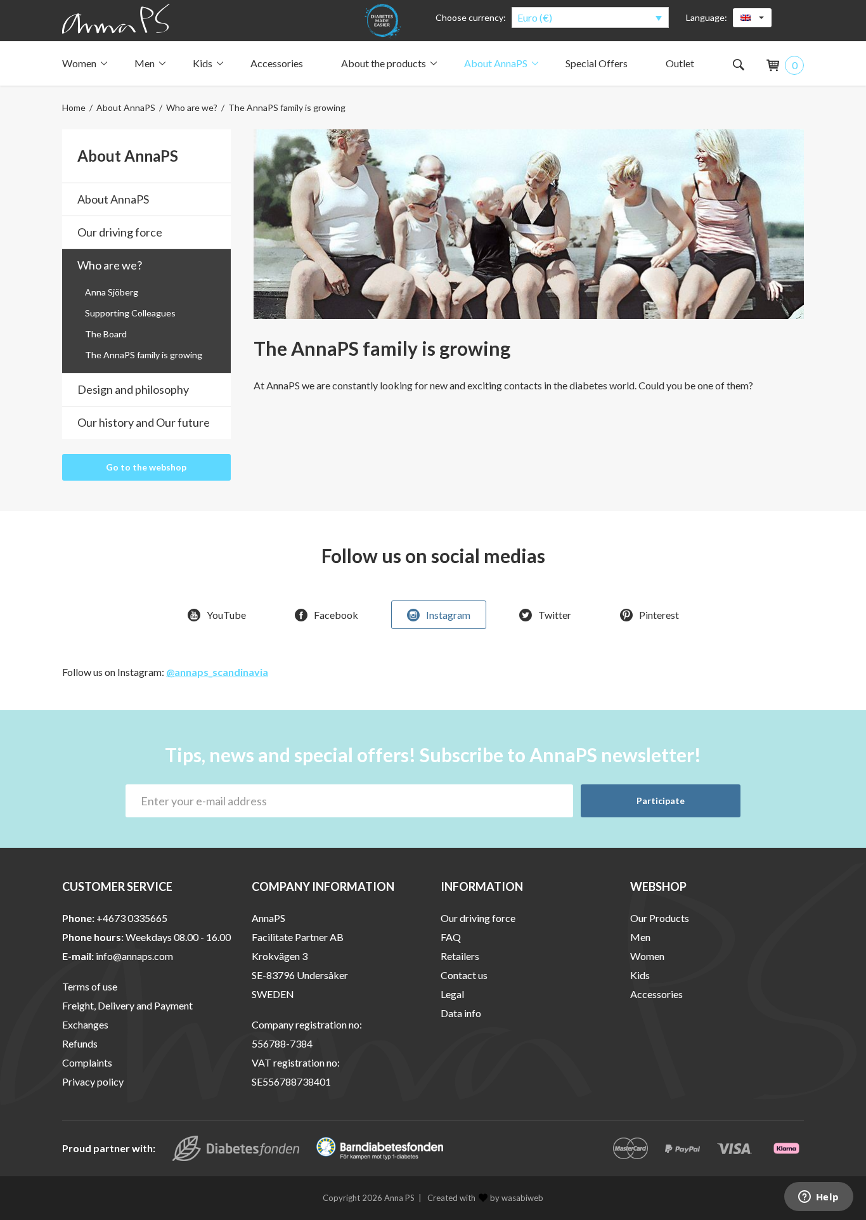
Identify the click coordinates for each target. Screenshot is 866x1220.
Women (79, 63)
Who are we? (191, 107)
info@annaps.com (134, 956)
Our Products (659, 918)
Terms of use (89, 986)
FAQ (451, 937)
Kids (202, 63)
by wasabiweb (516, 1198)
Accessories (276, 63)
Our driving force (119, 232)
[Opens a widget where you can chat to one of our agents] (818, 1198)
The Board (106, 333)
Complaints (87, 1062)
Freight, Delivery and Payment (127, 1005)
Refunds (80, 1043)
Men (144, 63)
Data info (461, 1013)
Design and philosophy (133, 389)
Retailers (460, 956)
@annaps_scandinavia (217, 672)
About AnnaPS (495, 63)
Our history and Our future (143, 422)
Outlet (680, 63)
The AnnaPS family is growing (143, 354)
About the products (383, 63)
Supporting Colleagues (130, 313)
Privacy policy (93, 1081)
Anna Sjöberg (111, 292)
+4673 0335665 (131, 918)
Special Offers (596, 63)
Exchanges (85, 1024)
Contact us (464, 975)
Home (74, 107)
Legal (452, 994)
